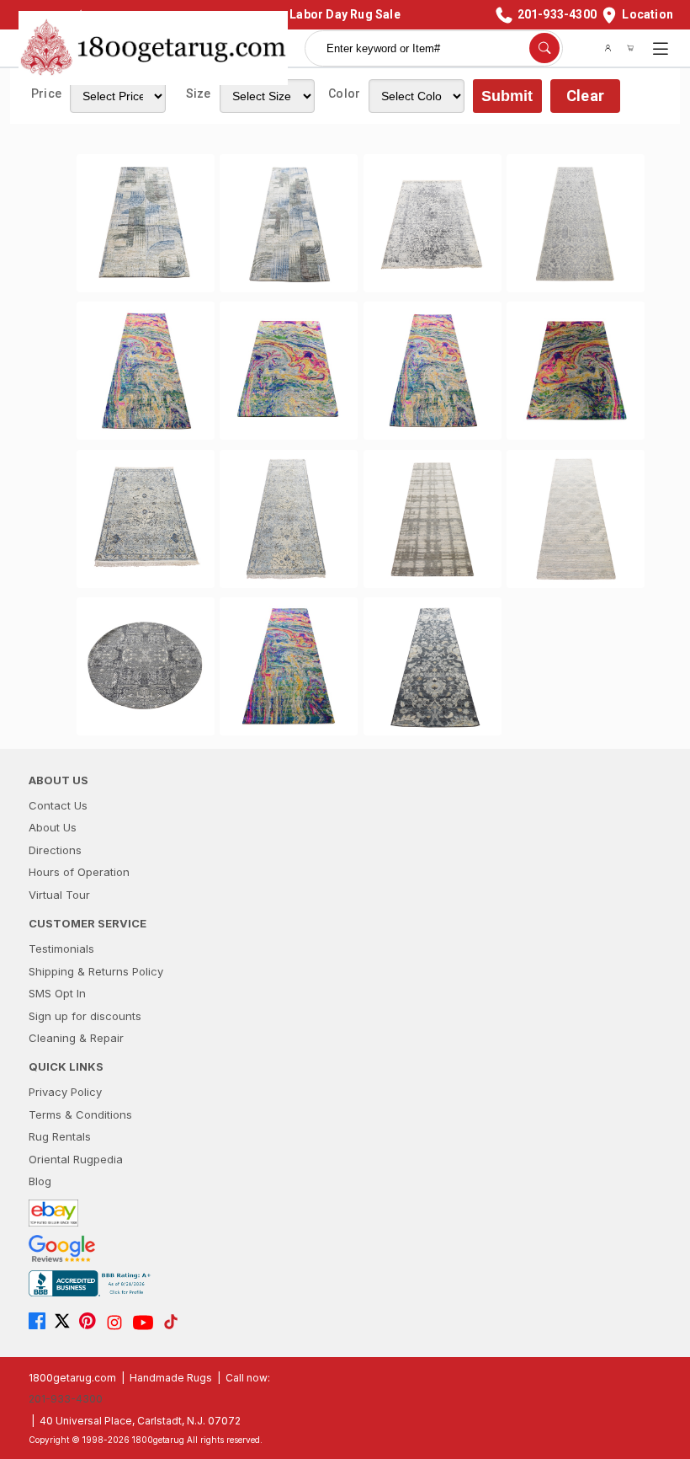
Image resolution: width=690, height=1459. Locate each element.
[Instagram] (118, 1322)
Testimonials (61, 948)
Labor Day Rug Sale (345, 14)
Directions (55, 850)
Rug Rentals (60, 1136)
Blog (40, 1181)
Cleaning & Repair (76, 1038)
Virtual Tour (59, 894)
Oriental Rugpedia (76, 1159)
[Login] (608, 48)
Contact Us (58, 805)
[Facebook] (41, 1322)
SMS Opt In (57, 993)
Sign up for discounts (85, 1016)
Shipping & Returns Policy (96, 971)
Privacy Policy (65, 1091)
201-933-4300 (66, 1398)
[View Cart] (630, 48)
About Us (53, 827)
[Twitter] (66, 1322)
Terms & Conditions (80, 1114)
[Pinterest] (91, 1322)
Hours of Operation (79, 872)
